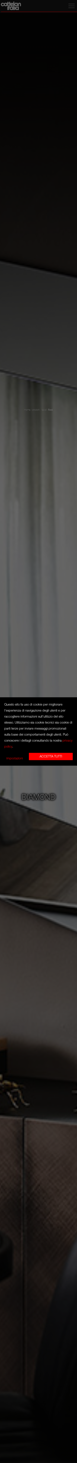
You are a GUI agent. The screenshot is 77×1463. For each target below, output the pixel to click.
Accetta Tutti (51, 756)
